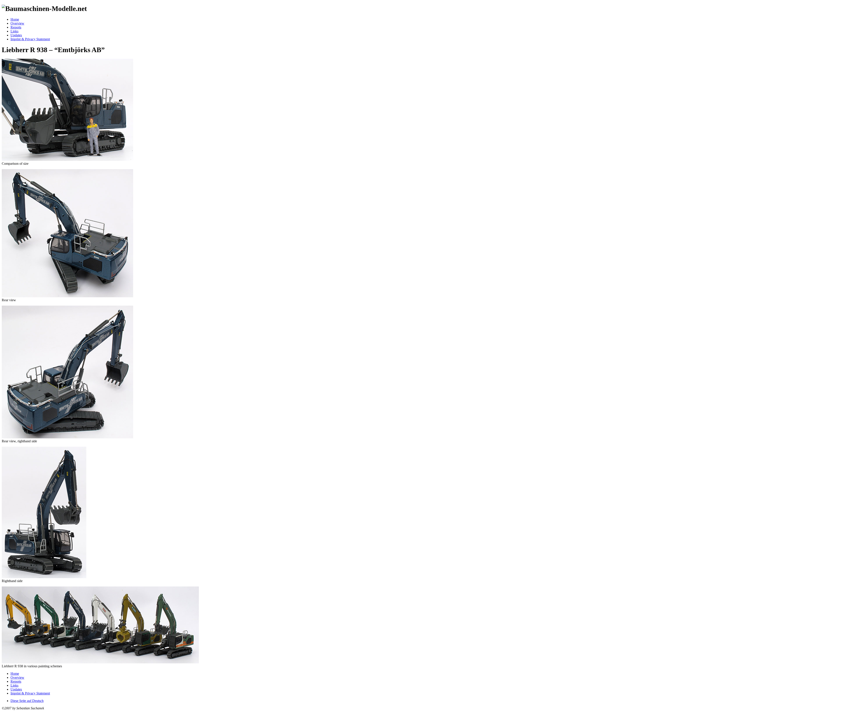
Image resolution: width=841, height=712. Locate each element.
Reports (16, 27)
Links (14, 31)
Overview (17, 23)
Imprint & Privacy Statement (30, 39)
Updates (16, 35)
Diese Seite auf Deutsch (27, 701)
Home (15, 19)
